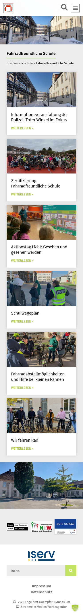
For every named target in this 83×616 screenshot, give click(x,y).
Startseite (14, 63)
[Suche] (70, 570)
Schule (28, 63)
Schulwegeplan (25, 313)
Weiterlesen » (22, 128)
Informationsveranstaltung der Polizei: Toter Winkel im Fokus (39, 117)
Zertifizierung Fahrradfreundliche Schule (35, 183)
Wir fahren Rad (24, 440)
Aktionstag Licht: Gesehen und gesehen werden (39, 249)
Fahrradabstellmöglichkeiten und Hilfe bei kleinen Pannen (38, 376)
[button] (75, 8)
